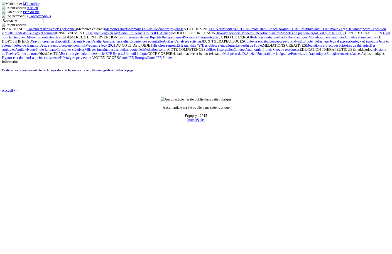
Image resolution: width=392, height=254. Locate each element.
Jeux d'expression (342, 41)
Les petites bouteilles (128, 49)
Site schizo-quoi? (279, 29)
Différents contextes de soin (45, 37)
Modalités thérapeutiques (326, 37)
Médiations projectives (322, 45)
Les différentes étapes (133, 37)
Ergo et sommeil (44, 33)
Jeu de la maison (28, 45)
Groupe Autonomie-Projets (253, 49)
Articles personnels (63, 29)
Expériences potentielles (147, 41)
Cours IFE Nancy (131, 33)
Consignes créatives (70, 49)
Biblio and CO (315, 29)
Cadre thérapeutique (294, 37)
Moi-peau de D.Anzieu (239, 53)
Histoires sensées (164, 45)
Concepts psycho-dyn (284, 41)
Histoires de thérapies (354, 45)
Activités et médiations (360, 37)
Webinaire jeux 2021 (100, 45)
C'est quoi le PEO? (331, 33)
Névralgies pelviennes (75, 58)
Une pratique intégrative (273, 53)
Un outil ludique (135, 53)
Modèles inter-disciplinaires (261, 33)
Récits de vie (23, 33)
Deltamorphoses (358, 29)
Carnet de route (27, 53)
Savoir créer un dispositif (50, 41)
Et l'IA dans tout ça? (223, 29)
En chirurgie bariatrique (78, 53)
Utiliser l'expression (220, 49)
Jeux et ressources (53, 45)
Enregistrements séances (343, 53)
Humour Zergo (336, 29)
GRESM (298, 29)
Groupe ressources (286, 49)
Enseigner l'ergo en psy (102, 33)
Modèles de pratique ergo (299, 33)
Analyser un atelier (116, 41)
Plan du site (31, 12)
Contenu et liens (38, 29)
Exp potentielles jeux (315, 41)
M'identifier (31, 4)
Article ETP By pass (109, 53)
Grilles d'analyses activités (182, 41)
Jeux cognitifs (76, 45)
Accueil (32, 8)
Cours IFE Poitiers (160, 58)
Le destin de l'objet (249, 45)
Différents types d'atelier (85, 41)
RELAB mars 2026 (252, 29)
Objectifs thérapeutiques (165, 37)
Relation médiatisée (265, 37)
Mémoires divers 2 (142, 29)
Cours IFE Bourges (133, 58)
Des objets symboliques (219, 45)
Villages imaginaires (99, 49)
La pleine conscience (45, 58)
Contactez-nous (40, 16)
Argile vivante (25, 49)
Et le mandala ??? (189, 45)
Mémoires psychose (169, 29)
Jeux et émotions (367, 41)
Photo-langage (46, 49)
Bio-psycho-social (228, 33)
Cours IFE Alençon (158, 33)
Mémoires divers (117, 29)
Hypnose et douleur (16, 58)
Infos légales (196, 120)
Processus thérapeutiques (200, 37)
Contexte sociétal (256, 41)
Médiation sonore (155, 49)
